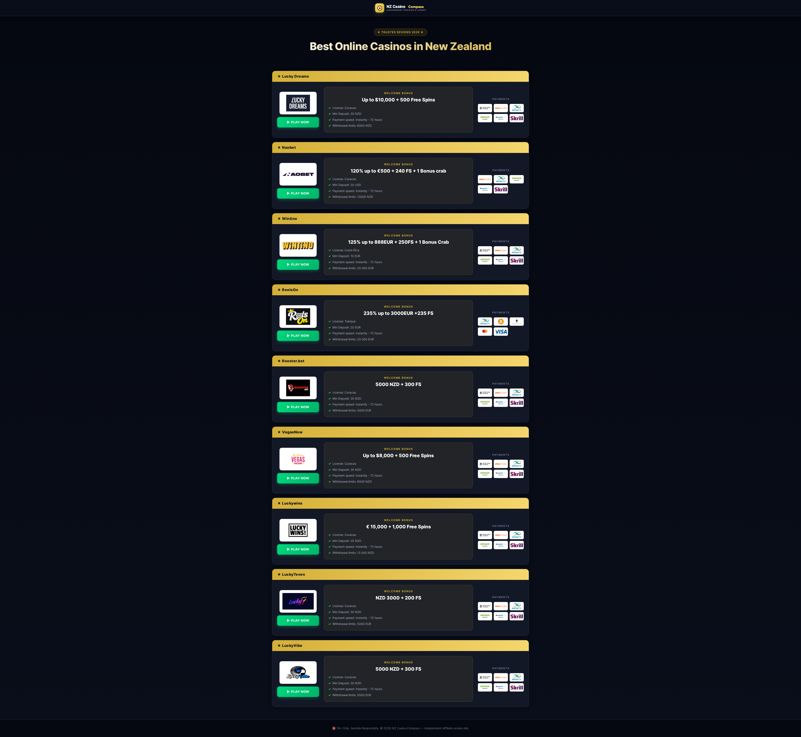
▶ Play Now (298, 122)
